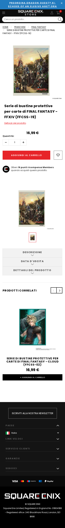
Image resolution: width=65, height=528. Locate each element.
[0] (58, 12)
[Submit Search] (60, 19)
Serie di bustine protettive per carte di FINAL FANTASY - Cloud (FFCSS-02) (32, 361)
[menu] (3, 12)
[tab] (32, 252)
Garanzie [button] (13, 458)
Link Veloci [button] (14, 438)
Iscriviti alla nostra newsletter (32, 413)
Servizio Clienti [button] (18, 448)
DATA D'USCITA (32, 261)
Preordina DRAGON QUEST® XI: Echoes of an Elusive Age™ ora (32, 4)
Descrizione (32, 252)
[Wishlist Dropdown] (58, 155)
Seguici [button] (11, 468)
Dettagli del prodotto (15, 123)
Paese (10, 425)
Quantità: (8, 136)
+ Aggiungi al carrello (32, 377)
